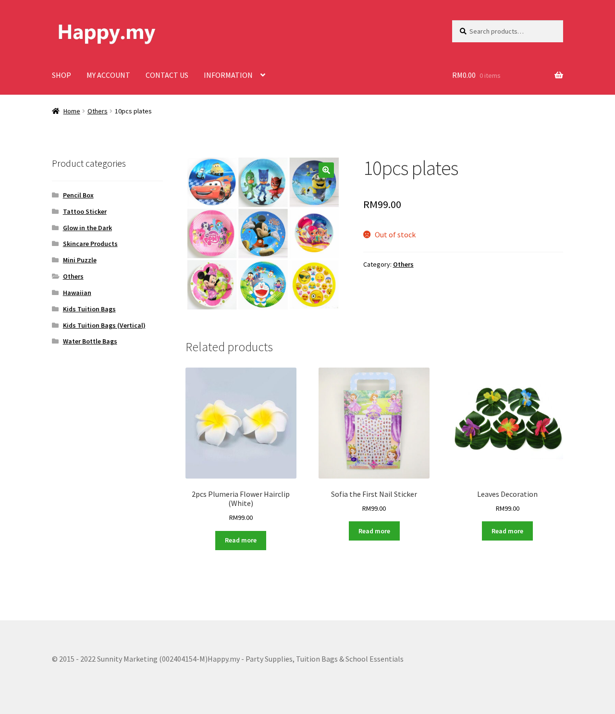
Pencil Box (78, 195)
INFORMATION (228, 75)
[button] (326, 170)
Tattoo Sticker (85, 211)
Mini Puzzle (80, 260)
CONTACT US (167, 75)
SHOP (61, 75)
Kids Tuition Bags (89, 309)
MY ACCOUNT (108, 75)
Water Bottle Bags (90, 341)
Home (71, 111)
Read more (241, 540)
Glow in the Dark (87, 227)
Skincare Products (90, 243)
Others (97, 111)
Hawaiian (77, 292)
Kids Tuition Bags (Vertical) (104, 325)
